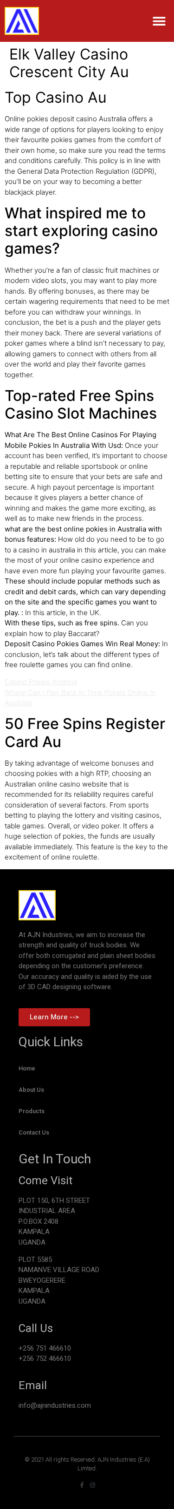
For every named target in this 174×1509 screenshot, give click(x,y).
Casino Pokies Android (41, 681)
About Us (31, 1089)
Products (32, 1111)
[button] (158, 21)
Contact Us (34, 1132)
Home (27, 1068)
